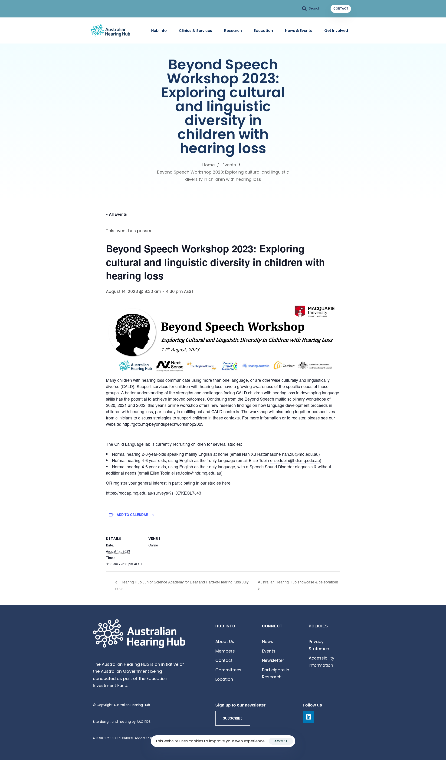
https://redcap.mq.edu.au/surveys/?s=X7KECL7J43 (153, 493)
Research (233, 30)
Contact (224, 660)
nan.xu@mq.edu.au (300, 454)
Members (225, 651)
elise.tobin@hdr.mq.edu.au (295, 460)
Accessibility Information (321, 661)
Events (268, 651)
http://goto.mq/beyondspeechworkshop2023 (162, 424)
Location (224, 679)
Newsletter (273, 660)
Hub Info (159, 30)
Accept (281, 741)
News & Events (298, 30)
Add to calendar (132, 514)
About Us (224, 641)
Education (263, 30)
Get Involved (336, 30)
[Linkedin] (308, 717)
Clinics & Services (195, 30)
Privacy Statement (320, 645)
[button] (311, 8)
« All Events (116, 214)
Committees (228, 670)
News (267, 641)
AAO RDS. (144, 721)
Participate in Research (275, 673)
